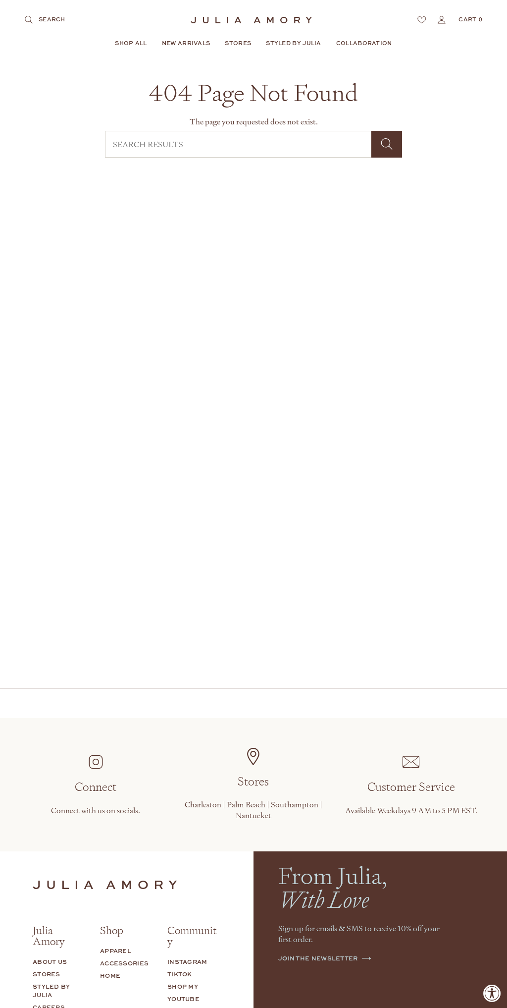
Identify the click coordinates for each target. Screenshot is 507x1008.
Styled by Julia (51, 990)
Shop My (182, 986)
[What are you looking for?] (386, 144)
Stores (46, 974)
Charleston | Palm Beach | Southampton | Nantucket (253, 810)
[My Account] (441, 19)
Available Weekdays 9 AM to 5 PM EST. (411, 810)
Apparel (115, 951)
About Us (50, 961)
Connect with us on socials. (95, 810)
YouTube (183, 999)
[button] (130, 43)
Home (110, 975)
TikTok (179, 974)
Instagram (187, 961)
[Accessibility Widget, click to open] (492, 993)
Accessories (124, 963)
